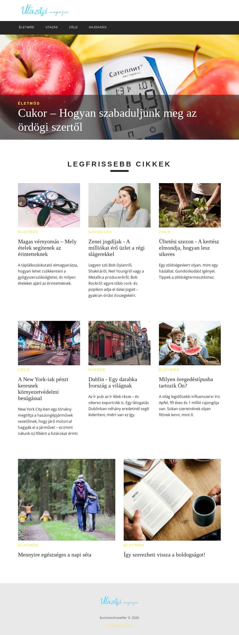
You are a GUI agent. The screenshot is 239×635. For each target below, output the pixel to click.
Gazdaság (100, 232)
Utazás (96, 370)
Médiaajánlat (119, 625)
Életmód (29, 103)
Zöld (165, 232)
